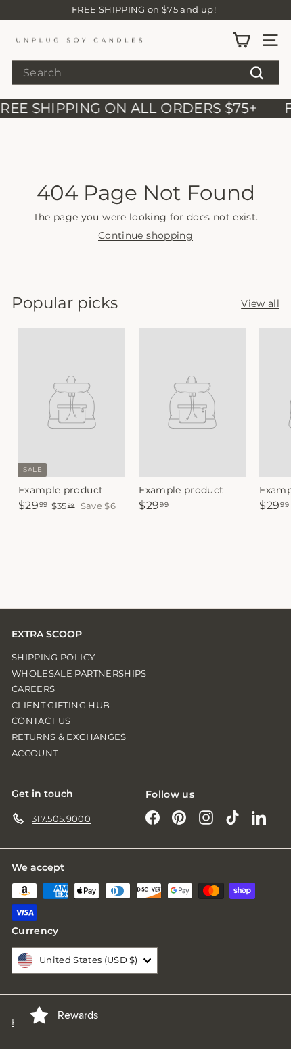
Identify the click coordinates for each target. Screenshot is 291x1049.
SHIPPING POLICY (53, 657)
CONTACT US (41, 720)
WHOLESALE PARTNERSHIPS (79, 673)
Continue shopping (145, 235)
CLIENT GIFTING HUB (61, 705)
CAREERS (33, 688)
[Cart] (241, 40)
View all (260, 304)
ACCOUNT (35, 753)
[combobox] (145, 72)
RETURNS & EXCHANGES (69, 736)
